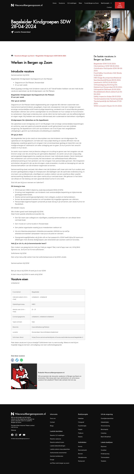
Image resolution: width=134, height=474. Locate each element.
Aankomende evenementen (58, 453)
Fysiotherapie (82, 426)
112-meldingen (71, 3)
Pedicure (80, 433)
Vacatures (62, 3)
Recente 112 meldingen (57, 435)
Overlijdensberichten (107, 418)
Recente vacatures (55, 439)
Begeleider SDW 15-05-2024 (105, 64)
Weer (80, 3)
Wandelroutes (82, 457)
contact (32, 425)
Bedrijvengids (105, 3)
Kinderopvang (105, 454)
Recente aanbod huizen (57, 442)
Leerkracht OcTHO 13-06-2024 (105, 82)
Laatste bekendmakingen (57, 446)
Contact (109, 7)
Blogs (52, 426)
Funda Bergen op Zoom (91, 3)
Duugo (52, 460)
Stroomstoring (105, 426)
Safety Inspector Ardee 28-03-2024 (107, 96)
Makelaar (81, 418)
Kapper (80, 429)
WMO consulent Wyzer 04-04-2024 (108, 106)
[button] (12, 360)
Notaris (80, 437)
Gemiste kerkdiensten (56, 456)
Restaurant (81, 461)
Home (54, 3)
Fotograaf (81, 422)
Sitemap (13, 430)
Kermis (80, 446)
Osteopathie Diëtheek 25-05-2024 (107, 89)
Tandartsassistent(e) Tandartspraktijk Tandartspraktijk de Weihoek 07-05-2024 (108, 101)
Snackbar (103, 450)
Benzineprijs (104, 429)
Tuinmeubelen (105, 457)
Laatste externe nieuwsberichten (60, 449)
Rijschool (103, 446)
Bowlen (80, 454)
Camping (103, 433)
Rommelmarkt (82, 450)
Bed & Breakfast (106, 437)
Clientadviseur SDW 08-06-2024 (106, 66)
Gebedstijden (105, 422)
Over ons (53, 418)
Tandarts (103, 461)
